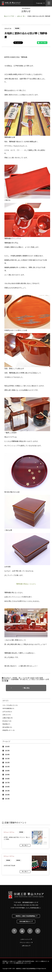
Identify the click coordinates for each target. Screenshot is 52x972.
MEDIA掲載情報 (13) (8, 708)
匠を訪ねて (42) (7, 721)
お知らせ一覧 (20, 16)
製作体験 (21, 832)
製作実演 (18, 860)
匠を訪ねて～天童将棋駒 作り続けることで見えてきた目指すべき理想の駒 (25, 680)
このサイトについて (25, 939)
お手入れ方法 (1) (7, 711)
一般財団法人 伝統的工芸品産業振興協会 (25, 916)
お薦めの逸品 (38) (7, 718)
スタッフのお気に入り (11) (10, 705)
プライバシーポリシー (25, 942)
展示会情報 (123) (7, 727)
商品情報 (17, 28)
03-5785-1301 (21, 905)
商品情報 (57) (6, 724)
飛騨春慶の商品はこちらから (26, 584)
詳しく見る (24, 845)
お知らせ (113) (7, 714)
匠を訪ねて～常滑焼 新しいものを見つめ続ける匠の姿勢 (23, 678)
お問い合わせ (25, 945)
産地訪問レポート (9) (8, 730)
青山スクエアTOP (9, 16)
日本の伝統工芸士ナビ (25, 921)
